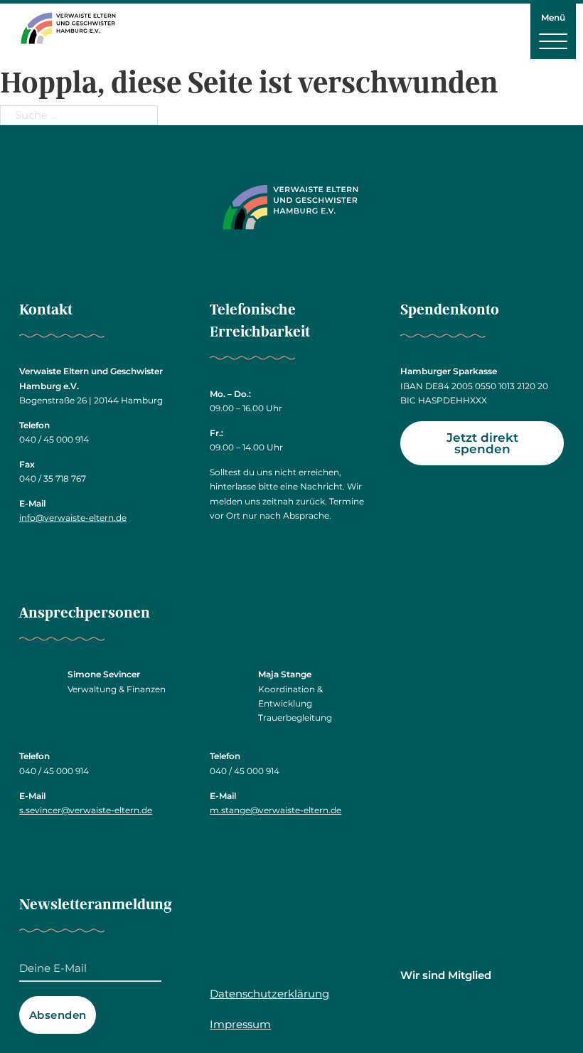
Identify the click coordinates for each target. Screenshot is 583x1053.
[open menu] (553, 40)
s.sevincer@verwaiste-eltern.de (85, 810)
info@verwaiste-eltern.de (73, 517)
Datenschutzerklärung (269, 993)
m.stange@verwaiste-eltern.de (275, 810)
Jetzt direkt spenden (482, 443)
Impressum (240, 1024)
